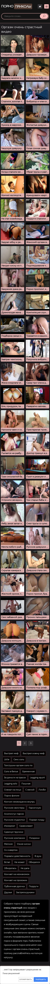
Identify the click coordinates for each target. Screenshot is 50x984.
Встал (7, 862)
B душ (38, 856)
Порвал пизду (36, 820)
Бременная (28, 771)
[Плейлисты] (40, 6)
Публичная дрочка (14, 886)
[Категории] (46, 6)
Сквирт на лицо (12, 789)
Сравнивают (26, 826)
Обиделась (10, 868)
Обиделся (34, 862)
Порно (16, 6)
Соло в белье (11, 771)
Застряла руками (25, 892)
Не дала (25, 868)
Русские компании (14, 838)
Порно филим (11, 795)
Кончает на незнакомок (16, 874)
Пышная (26, 783)
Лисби (42, 789)
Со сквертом (11, 850)
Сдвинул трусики (13, 832)
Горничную (35, 808)
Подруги (33, 886)
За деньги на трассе (15, 777)
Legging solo (10, 783)
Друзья (8, 892)
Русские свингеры (14, 808)
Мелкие (8, 844)
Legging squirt (37, 777)
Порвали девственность (17, 856)
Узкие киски (24, 844)
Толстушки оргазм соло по (18, 765)
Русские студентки (14, 820)
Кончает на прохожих (15, 880)
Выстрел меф (11, 753)
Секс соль (19, 759)
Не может (19, 862)
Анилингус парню (14, 814)
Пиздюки (34, 838)
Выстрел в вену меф (33, 753)
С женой (29, 789)
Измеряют (9, 826)
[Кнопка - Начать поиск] (44, 16)
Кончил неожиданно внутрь (19, 802)
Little (6, 759)
